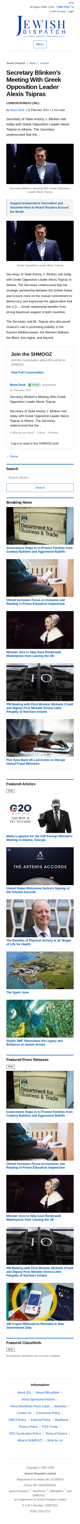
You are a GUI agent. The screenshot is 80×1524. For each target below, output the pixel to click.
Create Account (57, 11)
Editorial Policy (41, 1419)
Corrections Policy (48, 1413)
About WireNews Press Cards (30, 1406)
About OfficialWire (48, 1392)
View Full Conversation (27, 372)
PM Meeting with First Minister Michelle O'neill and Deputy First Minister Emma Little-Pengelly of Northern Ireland (39, 708)
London (44, 63)
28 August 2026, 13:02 (42, 7)
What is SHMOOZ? (30, 1440)
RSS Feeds (50, 1426)
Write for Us (55, 1440)
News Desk (17, 109)
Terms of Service (56, 1433)
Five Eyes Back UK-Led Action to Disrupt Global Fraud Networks (35, 761)
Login (71, 11)
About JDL (24, 1392)
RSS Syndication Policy (25, 1433)
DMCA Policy (17, 1419)
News (32, 63)
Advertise (60, 1406)
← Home (12, 456)
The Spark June (17, 992)
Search (40, 487)
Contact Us (24, 1413)
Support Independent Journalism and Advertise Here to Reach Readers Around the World (39, 207)
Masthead (61, 1419)
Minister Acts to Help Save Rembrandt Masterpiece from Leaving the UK (33, 654)
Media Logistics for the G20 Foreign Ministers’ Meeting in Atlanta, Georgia (39, 838)
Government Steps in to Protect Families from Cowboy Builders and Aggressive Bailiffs (39, 549)
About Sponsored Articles (38, 1399)
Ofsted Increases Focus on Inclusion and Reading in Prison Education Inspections (35, 602)
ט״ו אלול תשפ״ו (65, 7)
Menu (40, 44)
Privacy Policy (28, 1426)
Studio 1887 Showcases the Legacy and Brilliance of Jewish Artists (34, 1042)
